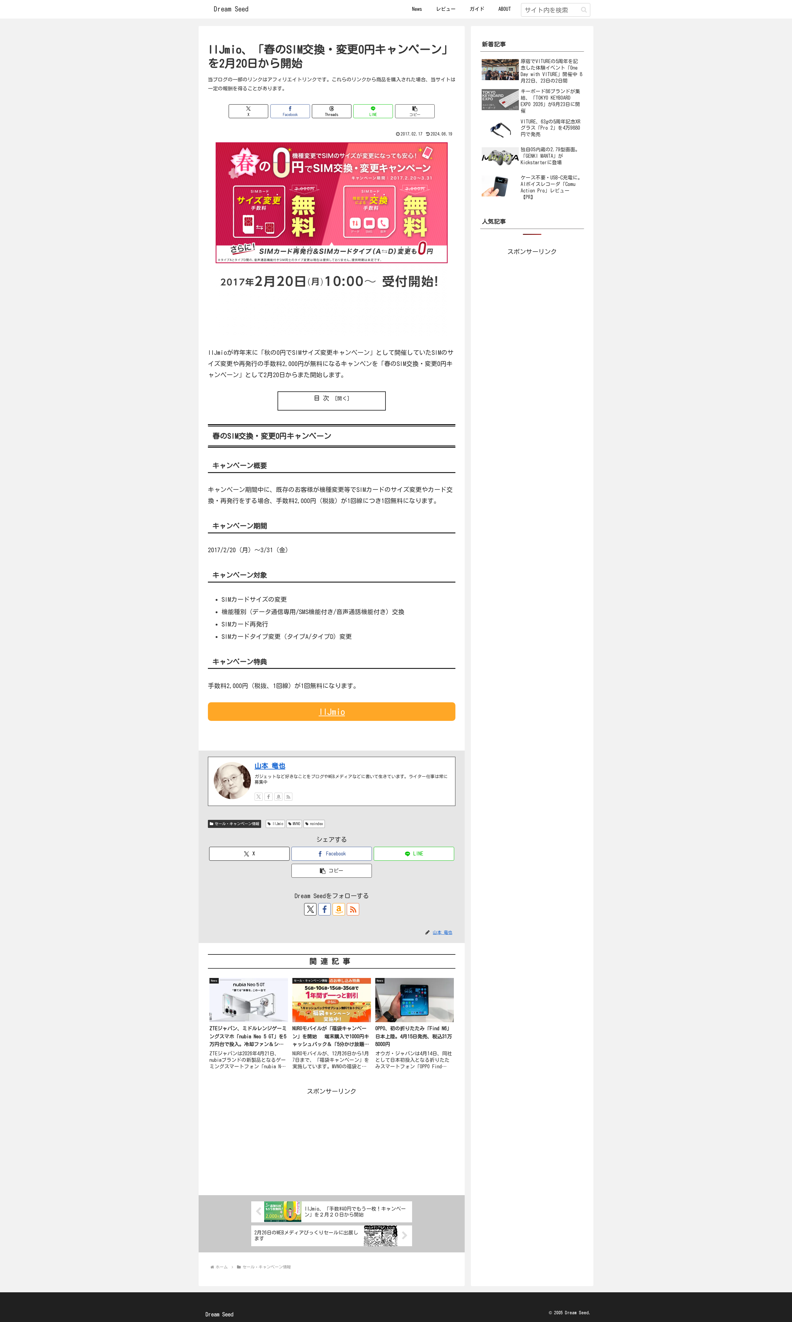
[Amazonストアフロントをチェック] (278, 797)
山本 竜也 (270, 765)
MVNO (296, 823)
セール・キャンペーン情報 (237, 823)
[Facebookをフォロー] (269, 797)
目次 (323, 398)
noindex (316, 823)
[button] (584, 9)
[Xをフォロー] (259, 797)
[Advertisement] (331, 1140)
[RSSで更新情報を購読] (288, 797)
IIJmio (332, 711)
